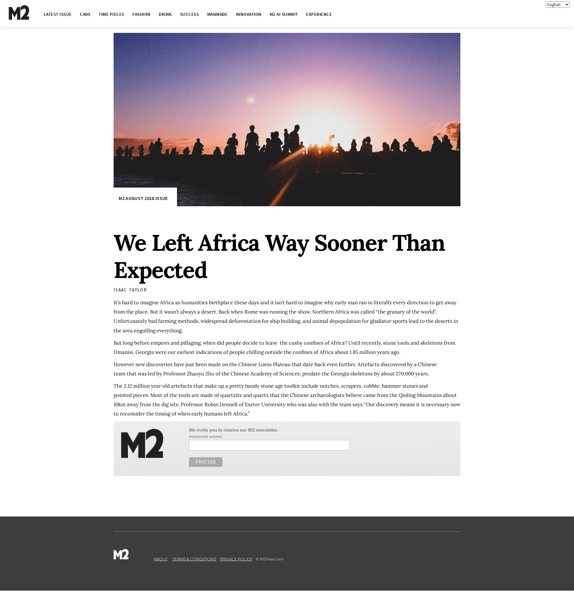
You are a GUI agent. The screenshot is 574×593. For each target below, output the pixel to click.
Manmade (217, 14)
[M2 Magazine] (25, 17)
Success (189, 14)
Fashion (141, 14)
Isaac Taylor (130, 290)
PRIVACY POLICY (236, 559)
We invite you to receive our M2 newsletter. (233, 429)
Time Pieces (111, 14)
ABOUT (161, 559)
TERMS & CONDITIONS (194, 559)
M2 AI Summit (284, 14)
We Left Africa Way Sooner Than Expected (279, 256)
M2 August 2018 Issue (143, 198)
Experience (319, 14)
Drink (165, 14)
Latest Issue (58, 14)
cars (85, 14)
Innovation (249, 14)
